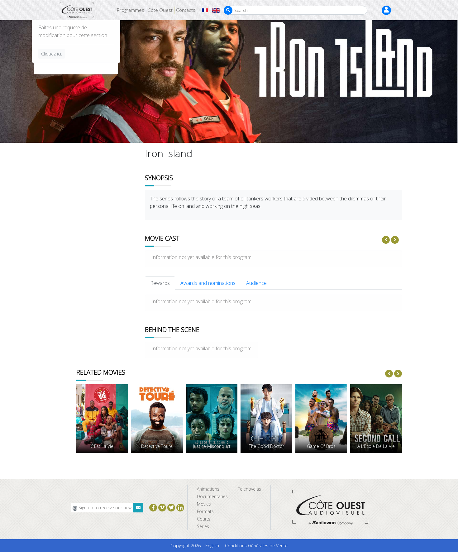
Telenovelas (249, 489)
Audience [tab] (256, 283)
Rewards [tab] (160, 283)
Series (203, 526)
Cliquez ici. (51, 54)
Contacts (185, 10)
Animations (208, 489)
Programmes (130, 10)
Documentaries (212, 496)
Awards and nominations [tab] (208, 283)
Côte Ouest (160, 10)
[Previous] (386, 240)
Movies (204, 504)
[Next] (395, 240)
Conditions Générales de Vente (256, 546)
